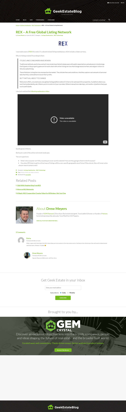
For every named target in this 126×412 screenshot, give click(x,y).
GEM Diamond (49, 214)
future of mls (24, 172)
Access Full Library (63, 350)
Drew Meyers (21, 35)
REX (30, 52)
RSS (123, 2)
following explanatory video (40, 91)
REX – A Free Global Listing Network (43, 32)
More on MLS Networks (25, 189)
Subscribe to (54, 293)
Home (17, 25)
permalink (28, 174)
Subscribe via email (114, 2)
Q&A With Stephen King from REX (29, 185)
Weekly (72, 293)
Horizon (104, 214)
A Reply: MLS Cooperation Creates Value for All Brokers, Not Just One (41, 193)
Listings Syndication (25, 25)
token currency (35, 172)
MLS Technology (36, 25)
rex (29, 172)
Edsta (28, 238)
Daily (64, 293)
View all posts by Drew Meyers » (47, 220)
